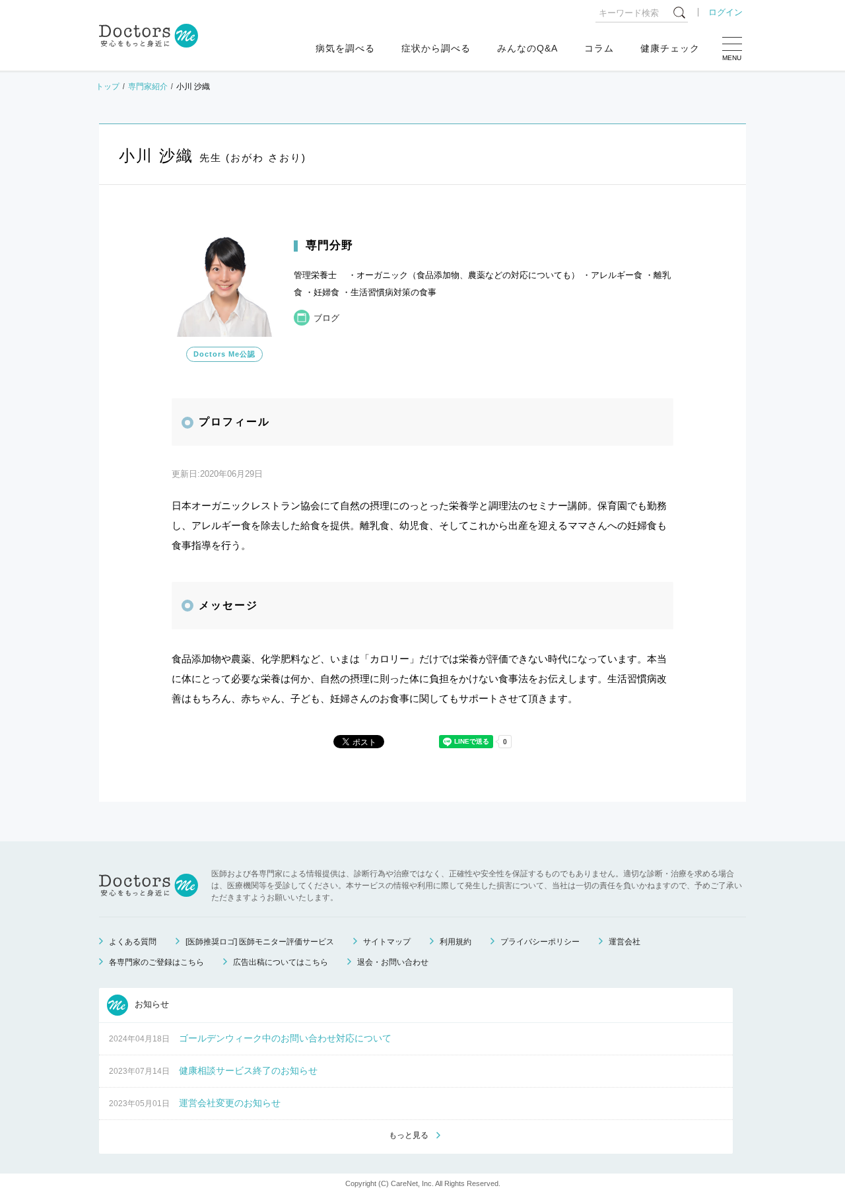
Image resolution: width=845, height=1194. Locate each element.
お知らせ (150, 1004)
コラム (599, 48)
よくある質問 (132, 941)
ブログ (326, 318)
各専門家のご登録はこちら (156, 962)
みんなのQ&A (527, 48)
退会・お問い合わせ (392, 962)
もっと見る (408, 1135)
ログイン (725, 12)
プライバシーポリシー (540, 941)
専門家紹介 (148, 86)
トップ (107, 86)
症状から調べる (436, 48)
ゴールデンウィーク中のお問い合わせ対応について (285, 1038)
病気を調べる (345, 48)
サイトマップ (387, 941)
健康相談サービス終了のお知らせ (248, 1070)
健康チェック (670, 48)
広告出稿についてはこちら (280, 962)
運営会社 (624, 941)
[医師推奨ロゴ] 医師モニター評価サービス (260, 941)
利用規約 (455, 941)
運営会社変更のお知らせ (230, 1103)
